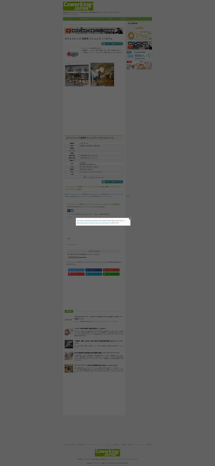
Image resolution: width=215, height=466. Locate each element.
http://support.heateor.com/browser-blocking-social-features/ (93, 223)
